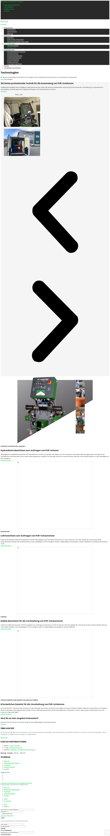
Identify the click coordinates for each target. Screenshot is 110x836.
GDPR (5, 799)
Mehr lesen (4, 738)
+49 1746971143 (8, 7)
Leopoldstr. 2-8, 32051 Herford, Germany (22, 750)
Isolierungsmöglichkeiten (12, 763)
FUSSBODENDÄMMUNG (14, 58)
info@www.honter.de (15, 748)
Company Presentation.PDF (10, 783)
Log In (2, 817)
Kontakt (6, 66)
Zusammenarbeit (9, 767)
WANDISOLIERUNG (12, 62)
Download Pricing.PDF (25, 783)
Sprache (20, 2)
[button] (55, 212)
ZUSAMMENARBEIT (9, 44)
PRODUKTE (7, 36)
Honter (4, 785)
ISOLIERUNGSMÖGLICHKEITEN (16, 52)
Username (4, 824)
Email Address (5, 826)
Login (5, 804)
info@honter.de (9, 9)
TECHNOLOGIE (11, 48)
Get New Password (5, 834)
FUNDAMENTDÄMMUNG (14, 64)
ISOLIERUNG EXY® (9, 50)
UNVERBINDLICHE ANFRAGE (12, 68)
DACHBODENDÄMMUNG (14, 56)
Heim (2, 79)
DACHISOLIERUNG (12, 54)
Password (4, 812)
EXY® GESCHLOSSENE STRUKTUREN (18, 42)
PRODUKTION (8, 28)
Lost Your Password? (7, 816)
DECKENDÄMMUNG (13, 60)
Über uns (7, 761)
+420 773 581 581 (14, 746)
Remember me (7, 814)
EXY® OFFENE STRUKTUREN (15, 40)
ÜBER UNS (10, 34)
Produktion (7, 765)
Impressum (7, 801)
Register (6, 806)
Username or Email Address (10, 810)
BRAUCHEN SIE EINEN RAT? (9, 2)
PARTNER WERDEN (13, 46)
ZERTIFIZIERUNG (12, 32)
